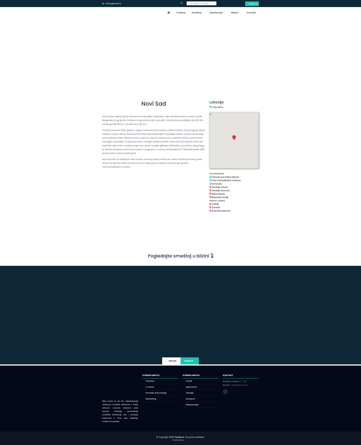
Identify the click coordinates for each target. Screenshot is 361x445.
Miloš (186, 440)
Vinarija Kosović (220, 190)
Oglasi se (252, 3)
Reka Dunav (218, 194)
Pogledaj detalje (206, 335)
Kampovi (190, 398)
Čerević (215, 207)
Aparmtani (191, 387)
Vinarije (189, 392)
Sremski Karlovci (220, 210)
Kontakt (251, 12)
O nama (180, 12)
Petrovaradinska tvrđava (226, 180)
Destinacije (216, 12)
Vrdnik (215, 204)
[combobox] (202, 3)
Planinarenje (192, 404)
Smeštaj (196, 12)
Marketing (151, 398)
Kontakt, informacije (156, 392)
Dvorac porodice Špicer (225, 177)
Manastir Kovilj (219, 197)
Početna (150, 381)
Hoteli (189, 381)
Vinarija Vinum (219, 187)
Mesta (234, 12)
